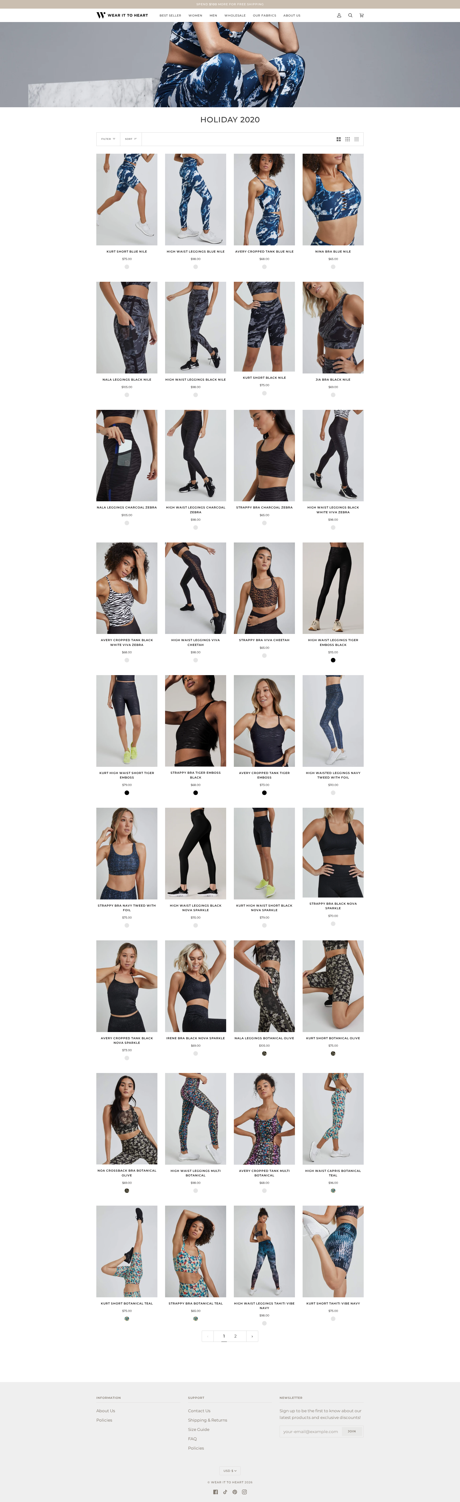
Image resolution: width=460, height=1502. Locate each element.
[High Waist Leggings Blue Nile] (195, 199)
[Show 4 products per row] (357, 139)
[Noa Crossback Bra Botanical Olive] (126, 1118)
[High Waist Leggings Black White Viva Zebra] (333, 456)
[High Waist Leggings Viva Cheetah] (195, 588)
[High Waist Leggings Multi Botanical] (195, 1119)
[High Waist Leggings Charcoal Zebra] (195, 456)
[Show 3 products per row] (347, 139)
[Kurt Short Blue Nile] (126, 199)
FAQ (192, 1438)
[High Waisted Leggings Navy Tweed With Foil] (333, 721)
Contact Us (199, 1410)
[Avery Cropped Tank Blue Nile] (264, 199)
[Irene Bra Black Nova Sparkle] (195, 986)
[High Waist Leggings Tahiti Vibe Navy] (264, 1251)
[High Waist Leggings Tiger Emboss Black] (333, 588)
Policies (104, 1420)
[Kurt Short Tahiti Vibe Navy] (333, 1251)
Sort (128, 139)
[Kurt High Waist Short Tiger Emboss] (126, 721)
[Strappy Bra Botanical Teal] (195, 1251)
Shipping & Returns (207, 1420)
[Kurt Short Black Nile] (264, 327)
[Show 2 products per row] (338, 139)
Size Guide (198, 1429)
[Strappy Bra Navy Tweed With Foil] (126, 853)
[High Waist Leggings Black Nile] (195, 327)
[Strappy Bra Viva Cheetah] (264, 588)
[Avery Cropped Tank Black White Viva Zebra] (126, 588)
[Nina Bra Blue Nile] (333, 199)
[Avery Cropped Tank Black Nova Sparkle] (126, 986)
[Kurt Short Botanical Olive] (333, 986)
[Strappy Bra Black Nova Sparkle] (333, 853)
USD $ (228, 1471)
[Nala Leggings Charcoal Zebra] (126, 456)
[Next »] (252, 1336)
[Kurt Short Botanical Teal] (126, 1251)
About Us (105, 1410)
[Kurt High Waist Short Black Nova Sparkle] (264, 853)
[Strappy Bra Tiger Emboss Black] (195, 721)
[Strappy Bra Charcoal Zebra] (264, 456)
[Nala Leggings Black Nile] (126, 327)
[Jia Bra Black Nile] (333, 327)
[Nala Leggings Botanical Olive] (264, 986)
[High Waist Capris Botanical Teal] (333, 1119)
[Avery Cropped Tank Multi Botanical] (264, 1119)
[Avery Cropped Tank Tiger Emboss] (264, 721)
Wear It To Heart (227, 1482)
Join (352, 1431)
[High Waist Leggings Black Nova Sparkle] (195, 853)
